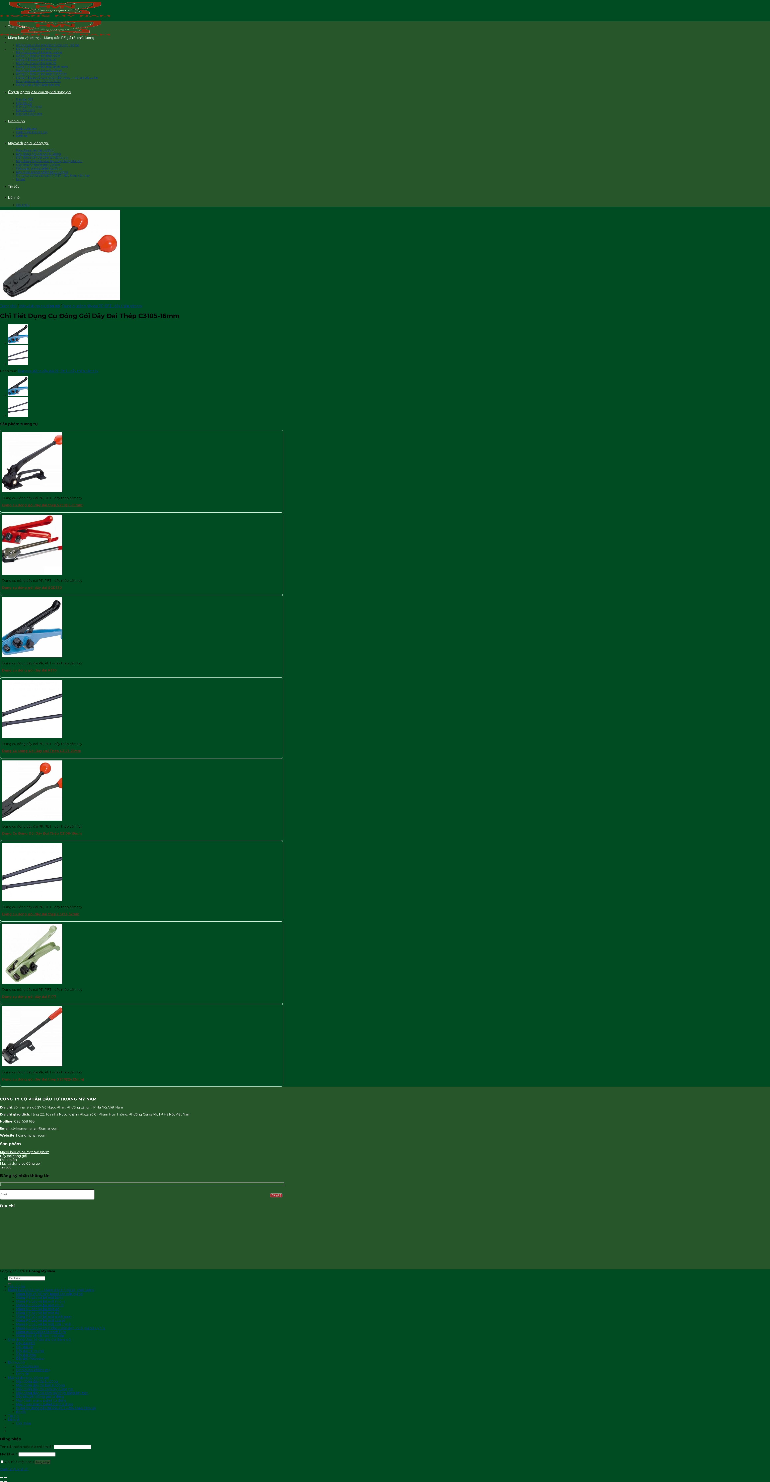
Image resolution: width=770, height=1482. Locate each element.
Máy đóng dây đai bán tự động (38, 154)
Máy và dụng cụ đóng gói (28, 143)
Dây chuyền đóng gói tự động (38, 165)
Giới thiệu (22, 205)
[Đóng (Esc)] (1, 1477)
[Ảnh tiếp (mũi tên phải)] (5, 1481)
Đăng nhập (42, 1462)
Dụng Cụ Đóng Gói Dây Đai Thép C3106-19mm (42, 833)
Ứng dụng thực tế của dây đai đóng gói (39, 92)
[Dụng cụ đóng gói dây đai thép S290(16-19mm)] (32, 491)
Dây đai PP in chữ (29, 106)
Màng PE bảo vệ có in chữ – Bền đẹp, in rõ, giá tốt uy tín (57, 77)
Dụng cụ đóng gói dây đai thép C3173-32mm (40, 914)
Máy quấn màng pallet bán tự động (42, 172)
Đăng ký (276, 1195)
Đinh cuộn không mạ (31, 132)
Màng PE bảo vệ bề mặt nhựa (38, 56)
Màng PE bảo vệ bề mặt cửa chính (41, 74)
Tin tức (13, 186)
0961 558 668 (24, 1121)
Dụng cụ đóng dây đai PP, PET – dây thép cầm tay (53, 175)
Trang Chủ (16, 27)
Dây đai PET (24, 99)
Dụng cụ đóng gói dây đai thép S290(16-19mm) (43, 505)
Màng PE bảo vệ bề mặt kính (37, 49)
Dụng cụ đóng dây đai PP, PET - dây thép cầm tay (102, 306)
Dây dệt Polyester (29, 114)
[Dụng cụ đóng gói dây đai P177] (32, 983)
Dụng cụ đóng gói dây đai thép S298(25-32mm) (43, 1079)
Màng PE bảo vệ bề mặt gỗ (36, 59)
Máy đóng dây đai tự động (35, 150)
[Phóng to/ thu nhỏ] (5, 1477)
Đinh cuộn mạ (26, 128)
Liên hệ (14, 197)
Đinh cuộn (16, 121)
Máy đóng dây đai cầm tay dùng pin (42, 157)
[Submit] (9, 1283)
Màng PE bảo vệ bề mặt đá (36, 63)
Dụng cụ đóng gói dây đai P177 (29, 997)
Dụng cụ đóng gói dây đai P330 (29, 670)
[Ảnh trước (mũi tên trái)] (1, 1481)
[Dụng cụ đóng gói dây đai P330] (18, 343)
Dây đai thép (25, 110)
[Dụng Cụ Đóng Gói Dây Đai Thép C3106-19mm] (32, 819)
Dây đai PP (24, 103)
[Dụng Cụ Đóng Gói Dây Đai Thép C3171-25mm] (18, 364)
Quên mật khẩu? (14, 1469)
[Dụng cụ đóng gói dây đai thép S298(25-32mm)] (32, 1065)
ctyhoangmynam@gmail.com (34, 1128)
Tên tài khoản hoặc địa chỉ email (26, 1447)
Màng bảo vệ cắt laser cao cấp (38, 85)
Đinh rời (21, 136)
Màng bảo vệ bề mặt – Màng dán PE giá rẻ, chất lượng (51, 38)
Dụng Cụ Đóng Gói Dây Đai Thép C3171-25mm (41, 751)
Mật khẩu (9, 1454)
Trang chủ (8, 306)
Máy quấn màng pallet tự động (39, 168)
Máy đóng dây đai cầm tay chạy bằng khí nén (49, 161)
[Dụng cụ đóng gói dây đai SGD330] (32, 574)
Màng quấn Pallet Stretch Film (38, 81)
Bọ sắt (20, 179)
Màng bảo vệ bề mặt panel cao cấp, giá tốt (47, 45)
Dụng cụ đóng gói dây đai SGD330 (32, 588)
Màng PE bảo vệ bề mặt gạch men (42, 67)
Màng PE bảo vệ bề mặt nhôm (39, 52)
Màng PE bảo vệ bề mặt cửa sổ (39, 70)
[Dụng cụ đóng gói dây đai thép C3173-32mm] (32, 900)
